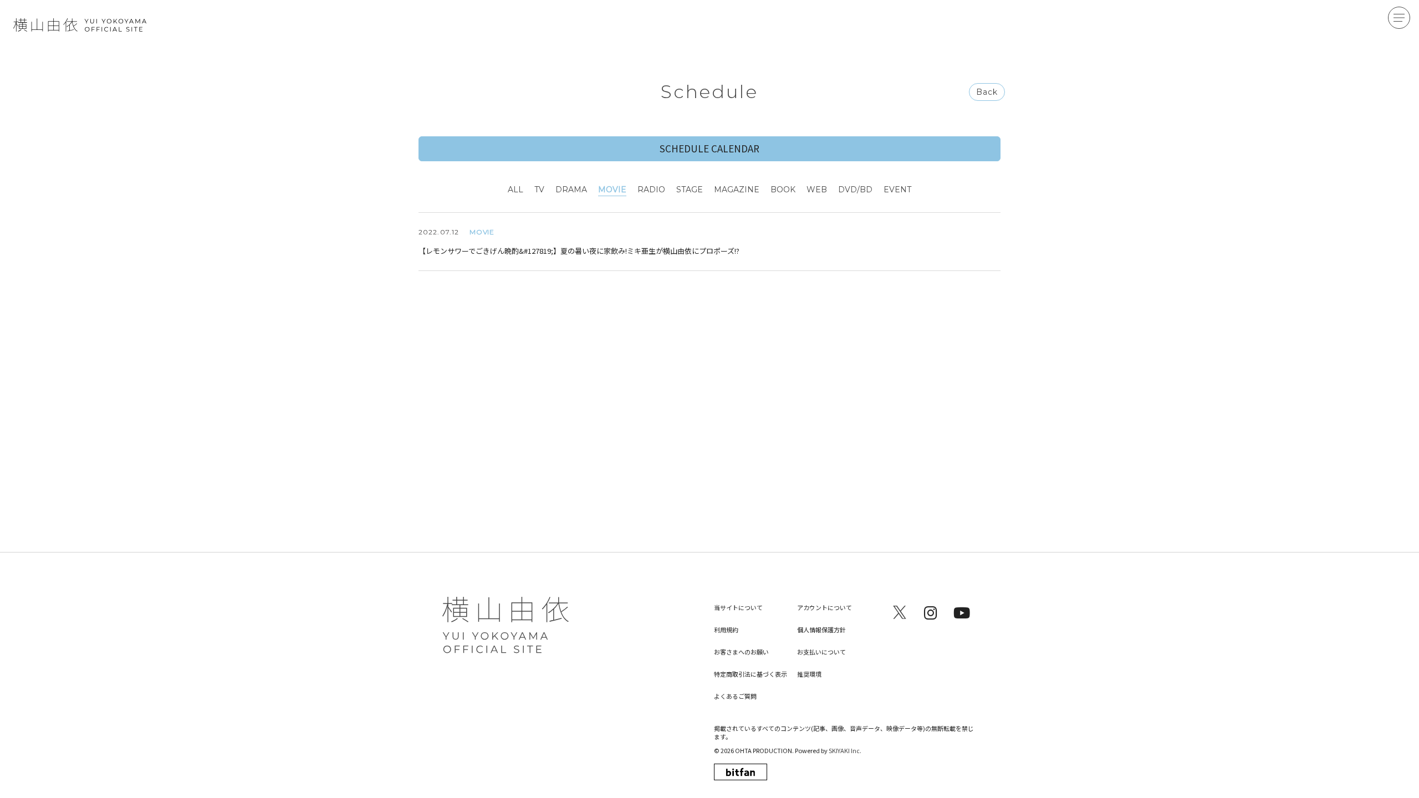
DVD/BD (855, 190)
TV (539, 190)
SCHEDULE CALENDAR (709, 148)
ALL (515, 190)
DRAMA (571, 190)
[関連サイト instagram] (931, 612)
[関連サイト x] (900, 612)
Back (987, 92)
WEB (817, 190)
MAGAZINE (736, 190)
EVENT (897, 190)
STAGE (689, 190)
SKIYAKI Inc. (845, 750)
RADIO (651, 190)
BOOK (782, 190)
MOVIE (612, 190)
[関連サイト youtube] (962, 612)
